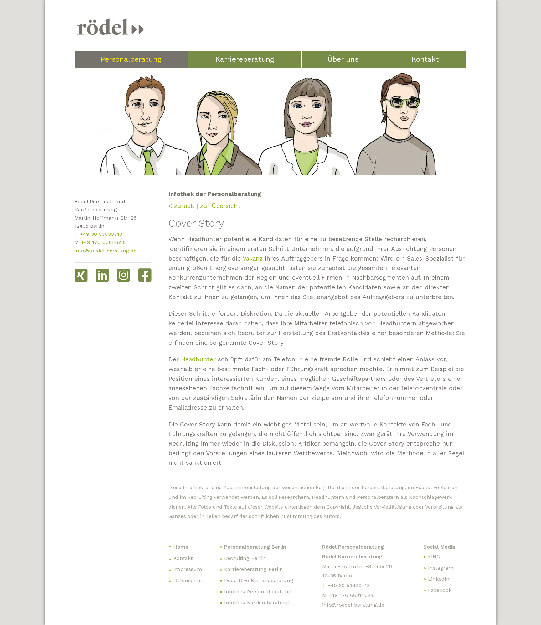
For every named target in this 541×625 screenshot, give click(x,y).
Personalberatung (131, 59)
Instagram (441, 568)
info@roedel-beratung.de (106, 251)
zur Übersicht (220, 205)
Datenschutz (189, 580)
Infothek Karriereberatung (257, 603)
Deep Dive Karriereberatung (258, 580)
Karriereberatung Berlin (253, 569)
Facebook (439, 590)
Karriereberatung (244, 59)
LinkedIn (439, 579)
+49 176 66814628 (103, 242)
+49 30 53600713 (101, 234)
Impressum (187, 569)
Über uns (342, 59)
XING (434, 557)
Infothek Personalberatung (257, 592)
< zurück (181, 205)
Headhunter (198, 359)
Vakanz (253, 258)
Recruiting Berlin (245, 558)
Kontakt (425, 59)
